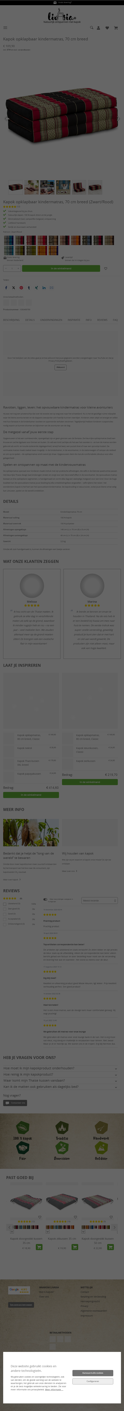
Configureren (93, 1381)
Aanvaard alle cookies (92, 1373)
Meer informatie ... (54, 1389)
